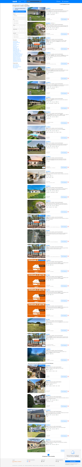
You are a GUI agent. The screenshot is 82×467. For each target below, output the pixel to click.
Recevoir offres (72, 461)
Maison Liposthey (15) (16, 65)
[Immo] (27, 461)
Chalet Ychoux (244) (16, 44)
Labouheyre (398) (15, 41)
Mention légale (41, 465)
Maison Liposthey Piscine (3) (17, 66)
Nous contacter (46, 465)
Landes (23, 4)
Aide (23, 465)
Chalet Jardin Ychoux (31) (16, 57)
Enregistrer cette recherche (20, 11)
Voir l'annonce (64, 19)
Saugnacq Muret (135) (16, 49)
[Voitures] (29, 461)
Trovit (13, 4)
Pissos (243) (14, 45)
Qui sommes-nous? (15, 465)
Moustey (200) (15, 47)
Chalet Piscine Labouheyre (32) (17, 56)
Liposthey (26, 4)
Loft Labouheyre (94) (16, 51)
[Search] (40, 1)
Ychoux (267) (15, 43)
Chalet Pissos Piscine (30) (16, 58)
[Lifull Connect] (17, 461)
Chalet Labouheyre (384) (16, 42)
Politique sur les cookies (35, 465)
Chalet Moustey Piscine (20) (17, 60)
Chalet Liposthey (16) (16, 64)
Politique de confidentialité (28, 465)
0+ (14, 26)
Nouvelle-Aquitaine (18, 4)
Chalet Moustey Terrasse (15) (17, 61)
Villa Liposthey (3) (15, 67)
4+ (24, 26)
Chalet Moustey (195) (16, 48)
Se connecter (66, 1)
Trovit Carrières (20, 465)
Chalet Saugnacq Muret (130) (17, 50)
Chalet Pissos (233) (15, 46)
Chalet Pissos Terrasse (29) (17, 59)
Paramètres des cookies (52, 465)
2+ (19, 26)
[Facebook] (42, 461)
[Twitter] (43, 461)
